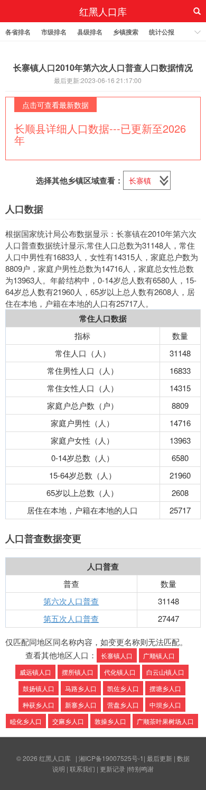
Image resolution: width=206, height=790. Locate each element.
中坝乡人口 (165, 704)
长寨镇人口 (117, 655)
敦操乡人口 (110, 720)
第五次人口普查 (71, 618)
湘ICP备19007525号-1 (111, 758)
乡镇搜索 (125, 31)
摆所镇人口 (77, 671)
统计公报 (161, 31)
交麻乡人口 (68, 720)
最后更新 (159, 758)
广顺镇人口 (159, 655)
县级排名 (89, 31)
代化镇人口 (120, 671)
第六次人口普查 (71, 601)
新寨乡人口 (81, 704)
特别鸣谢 (141, 768)
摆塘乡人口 (165, 688)
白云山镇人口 (165, 671)
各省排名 (18, 31)
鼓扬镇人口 (38, 688)
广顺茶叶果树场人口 (165, 720)
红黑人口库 (103, 11)
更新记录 (112, 768)
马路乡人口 (81, 688)
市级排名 (54, 31)
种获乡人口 (38, 704)
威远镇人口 (35, 671)
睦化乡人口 (26, 720)
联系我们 (82, 768)
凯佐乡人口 (123, 688)
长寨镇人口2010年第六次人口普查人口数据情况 (103, 67)
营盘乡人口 (123, 704)
